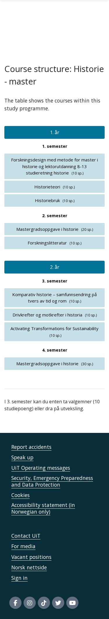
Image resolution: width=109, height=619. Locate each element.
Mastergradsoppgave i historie (47, 229)
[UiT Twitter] (58, 603)
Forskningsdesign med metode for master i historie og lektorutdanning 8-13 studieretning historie (54, 166)
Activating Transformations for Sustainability (54, 328)
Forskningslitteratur (47, 243)
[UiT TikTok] (44, 603)
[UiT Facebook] (15, 603)
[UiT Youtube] (72, 603)
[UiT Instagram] (30, 603)
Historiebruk (47, 200)
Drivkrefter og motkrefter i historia (47, 315)
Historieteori (47, 187)
